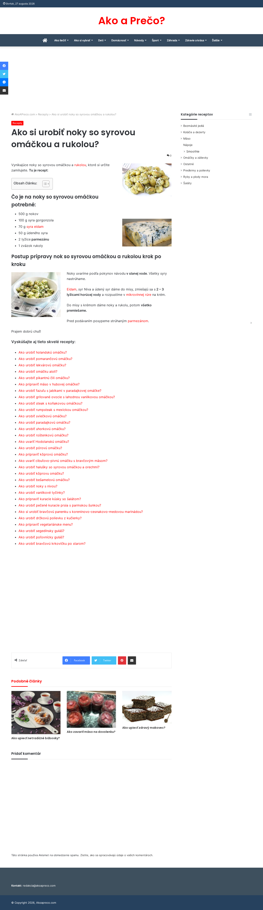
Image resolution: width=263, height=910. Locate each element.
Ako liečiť (60, 40)
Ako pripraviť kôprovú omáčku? (43, 454)
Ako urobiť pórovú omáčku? (40, 448)
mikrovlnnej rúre (138, 295)
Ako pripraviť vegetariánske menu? (45, 524)
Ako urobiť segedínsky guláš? (41, 531)
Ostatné (188, 164)
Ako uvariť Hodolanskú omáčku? (43, 441)
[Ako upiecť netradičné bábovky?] (36, 712)
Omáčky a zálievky (195, 157)
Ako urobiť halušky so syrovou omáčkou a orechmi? (58, 467)
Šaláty (187, 183)
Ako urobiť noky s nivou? (37, 486)
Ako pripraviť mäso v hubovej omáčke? (49, 384)
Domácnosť (118, 40)
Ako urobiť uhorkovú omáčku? (42, 429)
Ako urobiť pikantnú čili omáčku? (44, 378)
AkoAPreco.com (24, 114)
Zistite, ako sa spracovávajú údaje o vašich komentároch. (116, 855)
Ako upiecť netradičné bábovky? (35, 738)
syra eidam (35, 226)
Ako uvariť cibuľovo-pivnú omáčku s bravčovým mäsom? (62, 461)
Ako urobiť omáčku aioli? (37, 371)
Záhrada (172, 40)
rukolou (80, 165)
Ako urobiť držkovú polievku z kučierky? (50, 518)
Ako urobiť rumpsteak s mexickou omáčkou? (53, 410)
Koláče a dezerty (194, 132)
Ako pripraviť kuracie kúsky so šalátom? (49, 499)
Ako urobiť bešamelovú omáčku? (44, 480)
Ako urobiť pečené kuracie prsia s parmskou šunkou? (59, 505)
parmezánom (138, 321)
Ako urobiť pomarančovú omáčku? (45, 359)
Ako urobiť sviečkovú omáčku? (42, 416)
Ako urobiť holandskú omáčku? (42, 352)
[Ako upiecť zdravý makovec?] (147, 707)
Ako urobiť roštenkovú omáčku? (43, 435)
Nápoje (188, 145)
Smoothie (192, 151)
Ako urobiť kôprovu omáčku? (41, 473)
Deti (100, 40)
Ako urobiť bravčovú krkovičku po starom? (51, 543)
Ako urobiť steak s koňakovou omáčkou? (50, 403)
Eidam (71, 289)
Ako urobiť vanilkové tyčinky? (41, 492)
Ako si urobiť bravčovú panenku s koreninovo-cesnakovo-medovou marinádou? (80, 512)
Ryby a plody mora (195, 176)
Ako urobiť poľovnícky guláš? (41, 537)
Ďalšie (216, 40)
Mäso (186, 138)
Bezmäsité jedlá (193, 125)
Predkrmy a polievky (196, 170)
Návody (139, 40)
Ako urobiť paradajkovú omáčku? (44, 422)
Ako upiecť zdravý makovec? (143, 728)
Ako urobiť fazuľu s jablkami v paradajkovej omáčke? (59, 391)
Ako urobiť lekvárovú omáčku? (42, 365)
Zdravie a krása (194, 40)
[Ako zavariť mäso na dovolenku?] (91, 709)
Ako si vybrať (82, 40)
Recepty (43, 114)
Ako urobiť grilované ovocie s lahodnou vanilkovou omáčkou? (66, 397)
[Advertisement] (131, 81)
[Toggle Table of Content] (43, 183)
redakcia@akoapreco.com (39, 885)
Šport (155, 40)
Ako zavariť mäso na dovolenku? (91, 732)
